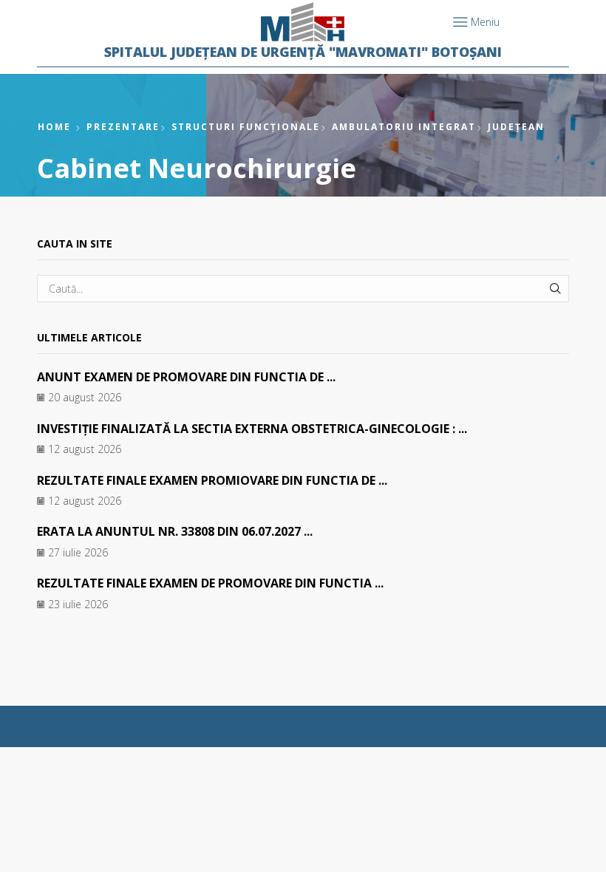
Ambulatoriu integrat (404, 127)
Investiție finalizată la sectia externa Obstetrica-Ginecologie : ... (252, 428)
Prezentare (123, 127)
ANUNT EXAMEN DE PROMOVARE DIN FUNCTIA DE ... (186, 377)
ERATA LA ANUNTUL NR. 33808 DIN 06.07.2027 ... (175, 531)
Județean (516, 127)
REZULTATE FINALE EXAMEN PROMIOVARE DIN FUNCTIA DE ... (212, 480)
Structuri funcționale (245, 127)
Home (54, 127)
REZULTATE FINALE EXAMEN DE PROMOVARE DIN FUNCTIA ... (210, 583)
